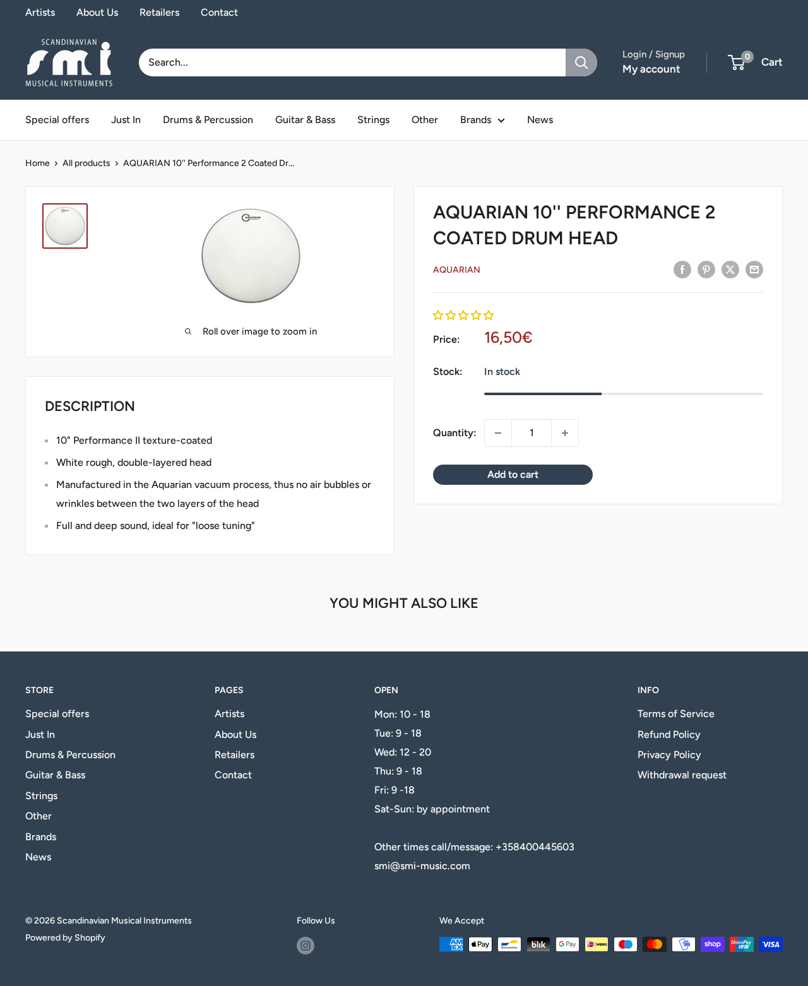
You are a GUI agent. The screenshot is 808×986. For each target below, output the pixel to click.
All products (86, 163)
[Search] (581, 62)
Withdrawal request (682, 775)
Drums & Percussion (208, 120)
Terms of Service (676, 714)
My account (651, 68)
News (540, 120)
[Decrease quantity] (498, 433)
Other (425, 120)
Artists (40, 12)
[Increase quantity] (565, 433)
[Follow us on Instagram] (305, 945)
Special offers (57, 120)
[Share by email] (754, 268)
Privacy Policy (669, 755)
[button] (463, 315)
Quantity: (455, 433)
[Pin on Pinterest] (706, 268)
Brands (475, 120)
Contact (219, 12)
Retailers (159, 12)
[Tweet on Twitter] (730, 268)
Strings (373, 120)
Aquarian (456, 269)
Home (37, 163)
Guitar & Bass (305, 120)
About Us (97, 12)
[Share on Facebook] (682, 268)
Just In (126, 120)
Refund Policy (669, 734)
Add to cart (512, 474)
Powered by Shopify (65, 937)
